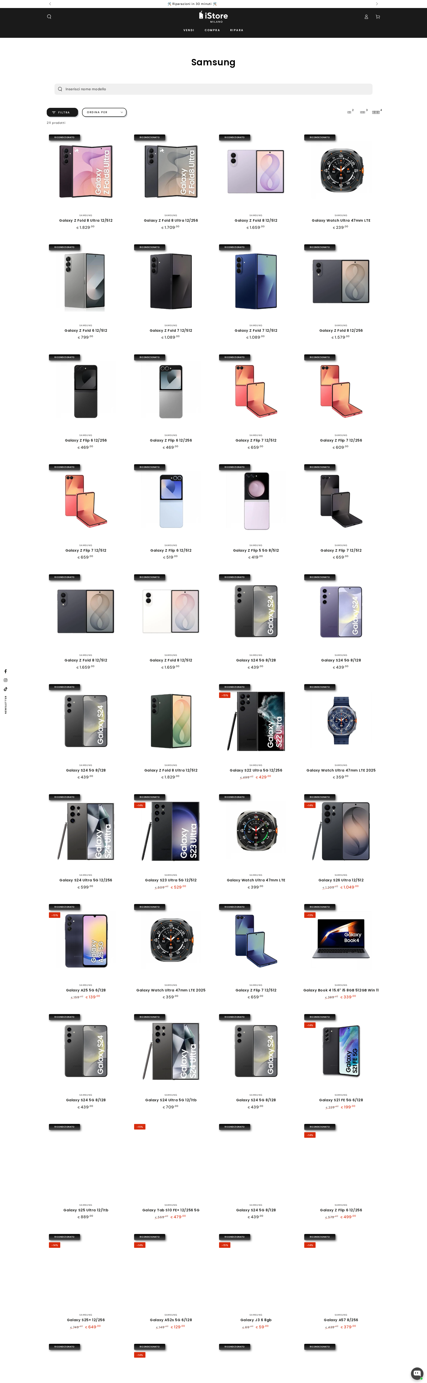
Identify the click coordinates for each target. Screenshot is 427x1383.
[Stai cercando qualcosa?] (60, 89)
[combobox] (205, 89)
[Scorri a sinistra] (50, 4)
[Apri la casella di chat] (417, 1373)
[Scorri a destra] (376, 4)
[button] (49, 17)
